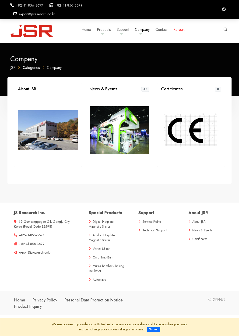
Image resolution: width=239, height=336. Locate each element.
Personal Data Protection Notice (93, 300)
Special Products (105, 213)
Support (146, 213)
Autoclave (99, 279)
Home (19, 300)
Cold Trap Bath (103, 257)
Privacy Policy (44, 300)
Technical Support (154, 230)
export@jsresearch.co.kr (37, 14)
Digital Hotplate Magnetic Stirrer (101, 224)
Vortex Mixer (101, 248)
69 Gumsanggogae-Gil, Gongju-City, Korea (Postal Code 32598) (42, 224)
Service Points (151, 221)
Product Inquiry (28, 306)
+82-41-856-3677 (29, 5)
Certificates (172, 89)
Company (54, 67)
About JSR (27, 89)
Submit (153, 329)
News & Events (103, 89)
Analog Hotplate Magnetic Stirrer (102, 237)
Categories (31, 67)
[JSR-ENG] (36, 30)
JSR (13, 67)
